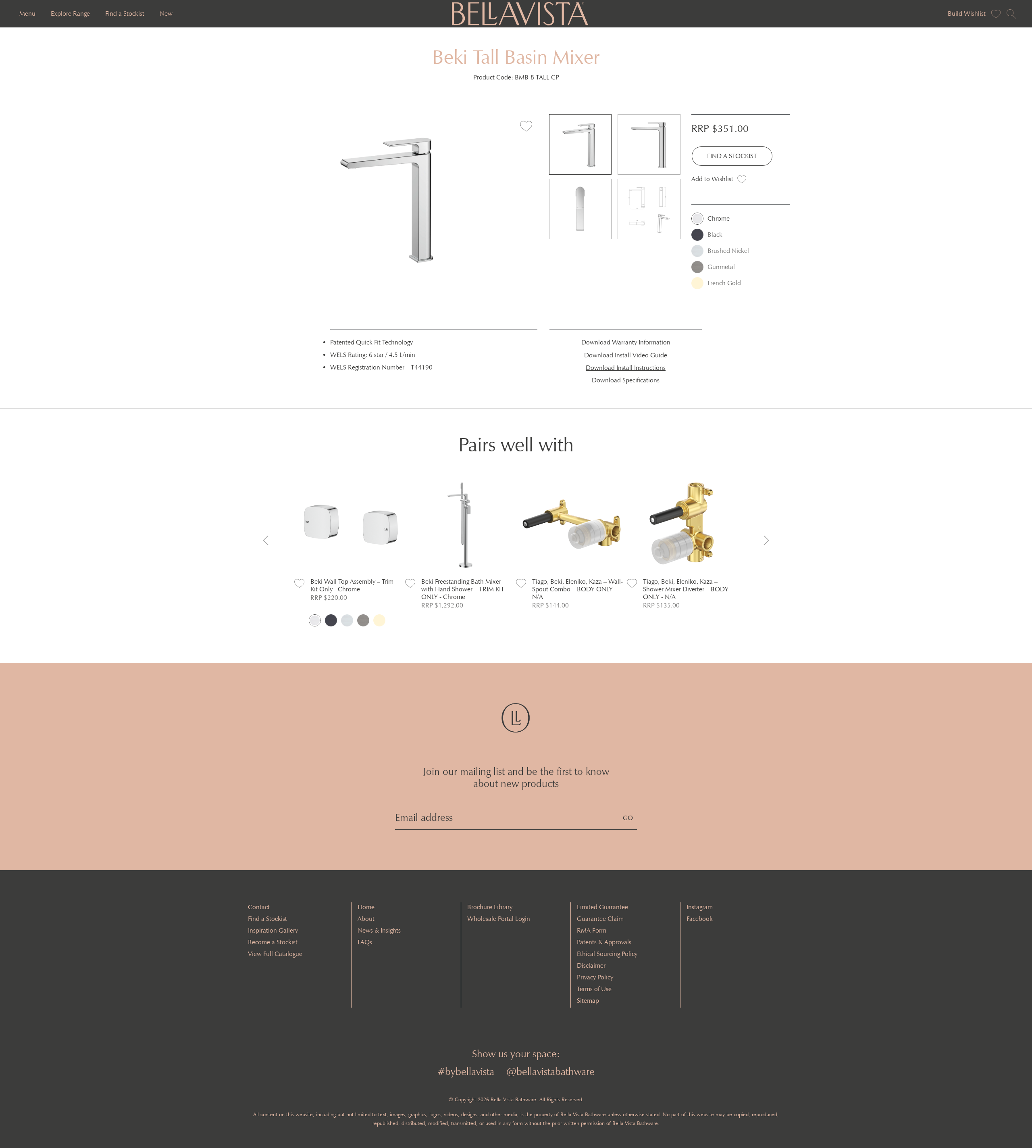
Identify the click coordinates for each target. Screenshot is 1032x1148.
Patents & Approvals (604, 942)
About (366, 919)
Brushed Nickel (728, 251)
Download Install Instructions (626, 368)
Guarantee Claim (600, 919)
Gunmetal (721, 267)
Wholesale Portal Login (498, 919)
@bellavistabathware (550, 1071)
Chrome (718, 218)
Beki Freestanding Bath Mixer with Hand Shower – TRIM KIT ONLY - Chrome (462, 589)
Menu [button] (27, 13)
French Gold (724, 283)
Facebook (700, 919)
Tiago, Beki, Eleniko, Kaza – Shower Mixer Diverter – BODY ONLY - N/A (685, 589)
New (166, 13)
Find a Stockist (124, 13)
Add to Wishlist (712, 179)
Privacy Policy (595, 977)
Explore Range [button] (70, 13)
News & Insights (379, 930)
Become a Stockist (273, 942)
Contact (259, 907)
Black (714, 234)
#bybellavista (465, 1071)
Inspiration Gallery (273, 930)
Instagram (700, 907)
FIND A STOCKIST (732, 156)
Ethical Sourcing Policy (607, 954)
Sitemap (588, 1000)
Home (366, 907)
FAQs (365, 942)
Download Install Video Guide (625, 355)
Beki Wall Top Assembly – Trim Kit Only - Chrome (351, 585)
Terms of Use (594, 989)
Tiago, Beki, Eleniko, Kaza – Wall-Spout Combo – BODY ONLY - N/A (577, 589)
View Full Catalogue (275, 954)
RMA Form (591, 930)
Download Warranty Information (625, 342)
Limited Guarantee (602, 907)
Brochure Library (489, 907)
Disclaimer (591, 965)
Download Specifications (626, 380)
